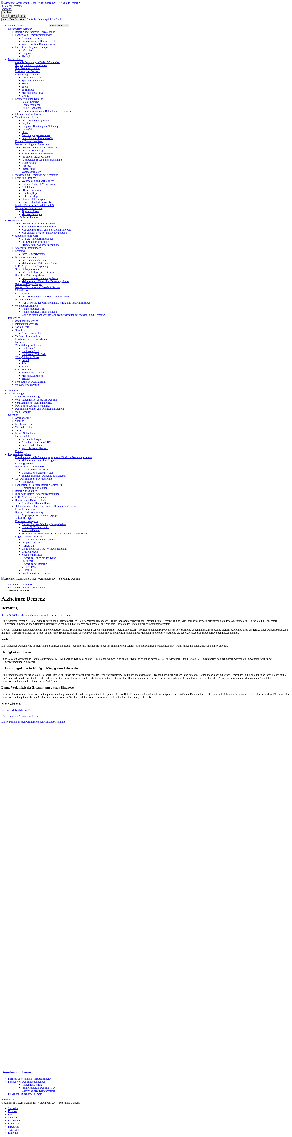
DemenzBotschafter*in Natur (37, 472)
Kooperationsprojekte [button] (26, 521)
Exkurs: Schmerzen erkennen (37, 153)
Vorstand (19, 420)
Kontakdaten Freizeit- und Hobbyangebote (44, 232)
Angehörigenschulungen (28, 247)
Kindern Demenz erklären (29, 141)
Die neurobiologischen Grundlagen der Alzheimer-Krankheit (33, 721)
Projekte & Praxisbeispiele (36, 156)
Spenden (19, 430)
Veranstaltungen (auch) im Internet (33, 402)
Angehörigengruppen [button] (26, 235)
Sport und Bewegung (33, 80)
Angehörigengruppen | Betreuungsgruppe (37, 515)
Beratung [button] (20, 250)
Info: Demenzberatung (34, 253)
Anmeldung (28, 481)
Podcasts (19, 342)
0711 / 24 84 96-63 (11, 615)
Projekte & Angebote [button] (19, 454)
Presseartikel (28, 168)
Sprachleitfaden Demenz (35, 448)
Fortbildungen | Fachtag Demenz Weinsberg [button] (38, 484)
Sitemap (12, 1117)
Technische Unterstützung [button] (29, 208)
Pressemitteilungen (32, 439)
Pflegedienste (22, 290)
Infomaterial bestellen (26, 323)
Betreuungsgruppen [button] (25, 257)
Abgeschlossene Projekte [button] (28, 536)
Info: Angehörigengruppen (36, 241)
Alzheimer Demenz (32, 38)
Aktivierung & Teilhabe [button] (27, 74)
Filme (25, 132)
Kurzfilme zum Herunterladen (31, 339)
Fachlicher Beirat (24, 423)
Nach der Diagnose (32, 554)
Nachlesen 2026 (30, 348)
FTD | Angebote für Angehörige (32, 266)
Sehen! (25, 363)
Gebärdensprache (31, 104)
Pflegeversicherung (32, 190)
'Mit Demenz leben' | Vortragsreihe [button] (33, 478)
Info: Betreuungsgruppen (35, 260)
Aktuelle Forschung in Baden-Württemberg (38, 62)
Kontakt (19, 451)
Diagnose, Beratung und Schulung (40, 126)
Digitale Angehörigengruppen (37, 238)
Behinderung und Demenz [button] (29, 98)
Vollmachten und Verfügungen (38, 180)
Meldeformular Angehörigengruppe (40, 244)
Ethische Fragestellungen (28, 114)
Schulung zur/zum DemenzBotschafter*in (44, 475)
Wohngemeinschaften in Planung (39, 311)
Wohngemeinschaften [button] (26, 305)
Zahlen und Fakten (32, 445)
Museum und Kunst (32, 92)
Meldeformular (23, 411)
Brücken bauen (30, 551)
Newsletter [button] (20, 330)
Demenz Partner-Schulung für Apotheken (44, 524)
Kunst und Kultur (31, 530)
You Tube (13, 1129)
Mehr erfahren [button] (15, 59)
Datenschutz (14, 1123)
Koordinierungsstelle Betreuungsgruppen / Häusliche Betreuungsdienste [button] (53, 457)
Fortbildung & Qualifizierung (30, 381)
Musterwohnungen (32, 214)
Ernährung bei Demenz (27, 71)
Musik (25, 83)
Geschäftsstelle (23, 417)
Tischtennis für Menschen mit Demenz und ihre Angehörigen (54, 533)
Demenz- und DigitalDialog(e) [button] (31, 500)
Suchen (12, 25)
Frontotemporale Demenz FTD (38, 41)
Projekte (26, 123)
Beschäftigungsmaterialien (36, 135)
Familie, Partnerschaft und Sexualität (34, 205)
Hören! (25, 366)
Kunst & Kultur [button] (23, 369)
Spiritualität (28, 89)
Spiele (25, 86)
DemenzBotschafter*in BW (36, 469)
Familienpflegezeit (31, 193)
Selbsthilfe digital (24, 518)
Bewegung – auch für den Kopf (39, 557)
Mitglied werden (23, 427)
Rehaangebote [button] (22, 293)
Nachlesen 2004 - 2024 (34, 354)
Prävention (27, 50)
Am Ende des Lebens (26, 217)
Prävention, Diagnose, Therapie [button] (32, 47)
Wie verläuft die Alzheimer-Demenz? (21, 716)
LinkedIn (13, 1132)
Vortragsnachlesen (31, 171)
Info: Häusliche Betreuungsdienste (40, 278)
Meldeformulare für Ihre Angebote (40, 460)
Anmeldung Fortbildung (34, 487)
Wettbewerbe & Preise (27, 384)
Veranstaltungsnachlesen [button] (28, 345)
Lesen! (25, 360)
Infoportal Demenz (32, 542)
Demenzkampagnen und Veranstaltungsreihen (39, 408)
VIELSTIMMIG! (31, 566)
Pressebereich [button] (22, 436)
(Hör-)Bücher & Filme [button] (27, 357)
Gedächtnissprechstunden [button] (28, 269)
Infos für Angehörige (33, 150)
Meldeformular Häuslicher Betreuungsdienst (45, 281)
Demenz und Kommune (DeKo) (39, 539)
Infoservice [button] (14, 317)
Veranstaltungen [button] (16, 393)
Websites (26, 165)
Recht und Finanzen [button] (25, 177)
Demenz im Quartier (26, 490)
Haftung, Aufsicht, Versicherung (39, 184)
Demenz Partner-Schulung (29, 512)
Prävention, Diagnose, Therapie (25, 1093)
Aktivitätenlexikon (31, 77)
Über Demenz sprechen (27, 68)
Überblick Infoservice (26, 320)
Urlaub (25, 95)
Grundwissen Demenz (20, 584)
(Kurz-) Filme (29, 162)
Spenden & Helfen (60, 615)
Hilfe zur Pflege (30, 196)
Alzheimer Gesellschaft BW (37, 442)
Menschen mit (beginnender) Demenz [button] (35, 223)
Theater (26, 378)
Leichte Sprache (30, 101)
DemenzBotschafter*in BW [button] (29, 466)
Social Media (22, 326)
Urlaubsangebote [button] (24, 299)
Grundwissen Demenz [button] (20, 28)
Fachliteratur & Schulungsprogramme (42, 159)
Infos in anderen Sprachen (36, 120)
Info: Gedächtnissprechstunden (38, 272)
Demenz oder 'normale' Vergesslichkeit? (36, 31)
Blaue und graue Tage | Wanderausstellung (44, 548)
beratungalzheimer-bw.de (35, 615)
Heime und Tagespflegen (28, 284)
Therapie (26, 56)
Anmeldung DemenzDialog (36, 503)
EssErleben (28, 560)
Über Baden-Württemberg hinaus (32, 405)
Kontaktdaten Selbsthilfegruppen (39, 226)
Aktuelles (13, 390)
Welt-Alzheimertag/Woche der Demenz (36, 399)
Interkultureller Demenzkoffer (37, 138)
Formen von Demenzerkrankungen (26, 587)
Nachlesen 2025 (30, 351)
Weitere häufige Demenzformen (39, 44)
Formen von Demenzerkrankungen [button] (33, 34)
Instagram (13, 1126)
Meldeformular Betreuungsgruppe (40, 263)
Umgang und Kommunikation (31, 65)
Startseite (13, 1108)
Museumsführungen (32, 375)
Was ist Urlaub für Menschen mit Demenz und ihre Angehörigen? (57, 302)
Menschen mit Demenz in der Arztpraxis (36, 174)
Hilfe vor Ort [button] (15, 220)
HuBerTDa (28, 545)
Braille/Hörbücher (31, 107)
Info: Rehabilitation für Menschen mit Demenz (46, 296)
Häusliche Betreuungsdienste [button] (30, 275)
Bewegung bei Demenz (34, 563)
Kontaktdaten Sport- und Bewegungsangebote (46, 229)
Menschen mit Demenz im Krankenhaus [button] (36, 147)
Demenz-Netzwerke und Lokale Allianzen (37, 287)
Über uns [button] (13, 414)
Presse (11, 1114)
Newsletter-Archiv (31, 333)
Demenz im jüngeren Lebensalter (32, 144)
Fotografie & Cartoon (33, 372)
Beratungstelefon (24, 463)
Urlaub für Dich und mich (35, 527)
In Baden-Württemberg (27, 396)
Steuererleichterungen (33, 199)
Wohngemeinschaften (33, 308)
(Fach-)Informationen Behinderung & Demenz (46, 111)
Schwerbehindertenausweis (36, 202)
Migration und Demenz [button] (27, 117)
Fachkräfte (27, 129)
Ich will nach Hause (25, 509)
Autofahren (28, 187)
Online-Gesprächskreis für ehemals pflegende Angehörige (46, 506)
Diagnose (27, 53)
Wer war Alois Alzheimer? (15, 710)
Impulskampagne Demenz (36, 573)
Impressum (14, 1120)
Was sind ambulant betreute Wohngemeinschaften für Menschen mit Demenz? (63, 314)
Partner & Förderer (25, 433)
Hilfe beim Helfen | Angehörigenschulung (37, 493)
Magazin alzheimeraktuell (28, 336)
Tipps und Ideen (30, 211)
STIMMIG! (28, 569)
